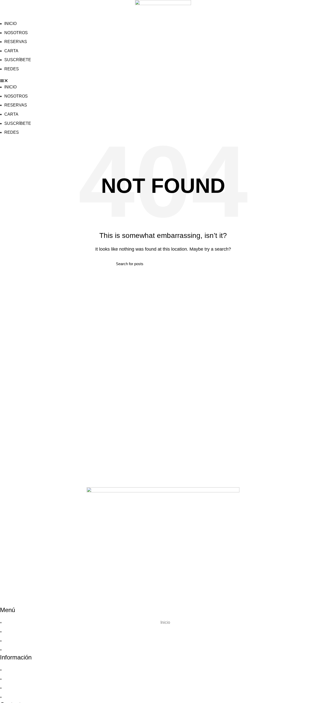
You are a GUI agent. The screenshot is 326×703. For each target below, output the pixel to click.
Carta (165, 679)
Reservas (165, 631)
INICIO (10, 23)
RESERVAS (15, 41)
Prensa (165, 641)
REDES (11, 69)
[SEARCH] (207, 263)
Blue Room (165, 649)
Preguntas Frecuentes (165, 697)
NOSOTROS (16, 33)
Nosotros (165, 670)
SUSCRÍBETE (17, 60)
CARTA (11, 51)
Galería (165, 688)
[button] (163, 80)
